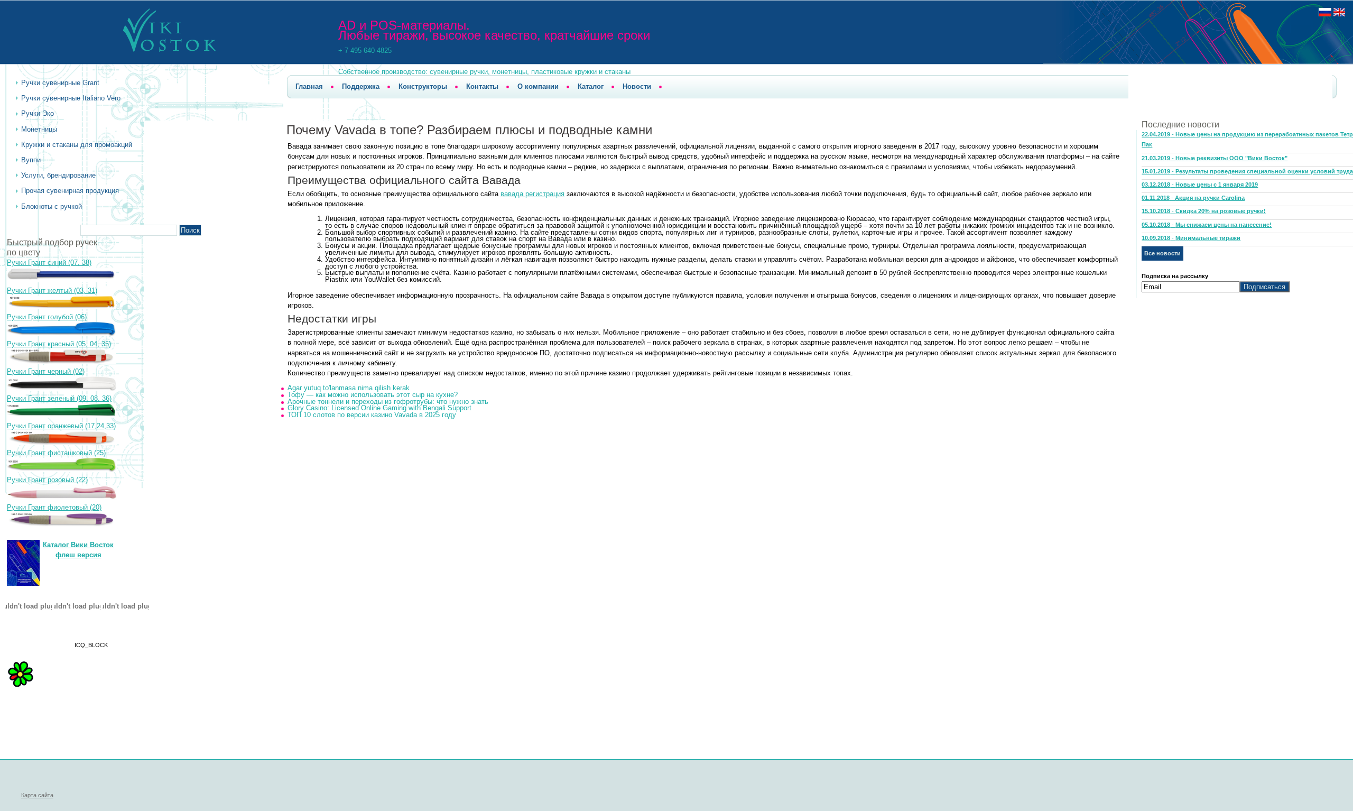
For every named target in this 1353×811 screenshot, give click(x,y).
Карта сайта (37, 795)
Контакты (482, 86)
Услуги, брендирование (58, 175)
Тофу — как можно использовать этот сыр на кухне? (373, 395)
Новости (637, 86)
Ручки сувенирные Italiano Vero (71, 98)
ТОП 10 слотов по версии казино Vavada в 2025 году (372, 415)
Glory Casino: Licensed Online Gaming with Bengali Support (379, 408)
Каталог (591, 86)
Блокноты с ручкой (51, 206)
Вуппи (31, 160)
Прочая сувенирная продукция (70, 191)
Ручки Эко (37, 113)
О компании (538, 86)
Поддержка (360, 86)
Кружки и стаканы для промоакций (76, 145)
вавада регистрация (532, 194)
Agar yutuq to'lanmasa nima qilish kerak (349, 388)
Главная (309, 86)
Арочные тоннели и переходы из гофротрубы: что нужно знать (388, 402)
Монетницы (39, 129)
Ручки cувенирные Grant (60, 83)
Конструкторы (423, 86)
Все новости (1162, 253)
